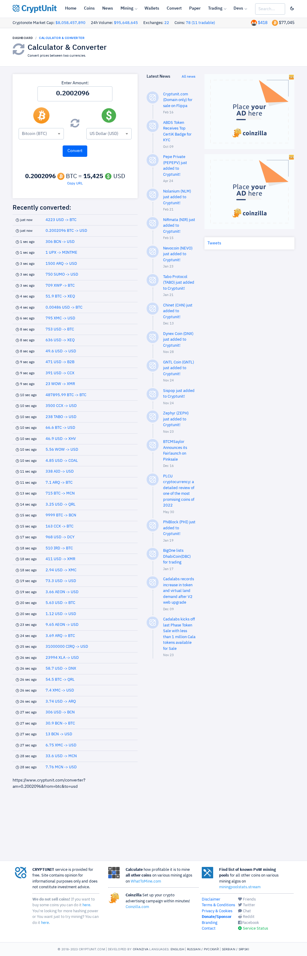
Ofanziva (140, 949)
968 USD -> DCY (60, 537)
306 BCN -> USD (60, 242)
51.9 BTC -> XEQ (60, 296)
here (86, 905)
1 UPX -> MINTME (61, 253)
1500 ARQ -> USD (61, 264)
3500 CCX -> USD (61, 406)
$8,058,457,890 (70, 23)
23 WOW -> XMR (60, 384)
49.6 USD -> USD (61, 351)
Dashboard (23, 38)
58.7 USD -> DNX (61, 669)
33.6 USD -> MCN (61, 756)
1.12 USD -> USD (61, 614)
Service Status (255, 929)
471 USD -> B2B (60, 362)
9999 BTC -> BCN (61, 515)
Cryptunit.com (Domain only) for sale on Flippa (177, 100)
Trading (215, 8)
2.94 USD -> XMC (61, 570)
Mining (127, 8)
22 (166, 23)
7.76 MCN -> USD (61, 767)
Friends (249, 899)
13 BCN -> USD (59, 734)
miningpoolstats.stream (240, 887)
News (107, 8)
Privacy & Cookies (217, 911)
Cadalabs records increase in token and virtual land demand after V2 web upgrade (178, 591)
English (177, 949)
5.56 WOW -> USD (62, 450)
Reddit (248, 917)
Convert (174, 8)
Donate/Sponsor (216, 917)
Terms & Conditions (218, 905)
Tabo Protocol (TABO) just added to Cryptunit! (178, 283)
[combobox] (41, 133)
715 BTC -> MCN (60, 493)
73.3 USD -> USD (61, 581)
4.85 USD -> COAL (62, 461)
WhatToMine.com (146, 881)
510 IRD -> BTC (59, 548)
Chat (246, 911)
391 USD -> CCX (60, 373)
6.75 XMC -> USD (61, 745)
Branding (209, 923)
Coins (89, 8)
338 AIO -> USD (60, 472)
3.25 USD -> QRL (61, 504)
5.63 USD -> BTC (60, 603)
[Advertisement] (171, 759)
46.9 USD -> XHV (61, 439)
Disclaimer (211, 899)
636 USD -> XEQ (60, 340)
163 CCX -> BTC (59, 526)
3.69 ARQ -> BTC (60, 636)
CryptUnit (38, 8)
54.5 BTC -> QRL (60, 680)
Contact (209, 929)
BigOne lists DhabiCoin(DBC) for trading (177, 556)
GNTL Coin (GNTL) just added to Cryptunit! (178, 368)
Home (70, 8)
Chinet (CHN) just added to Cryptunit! (177, 311)
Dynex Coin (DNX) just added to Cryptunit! (178, 340)
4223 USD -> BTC (61, 220)
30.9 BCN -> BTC (60, 723)
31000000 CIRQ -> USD (67, 647)
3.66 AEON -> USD (62, 592)
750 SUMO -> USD (62, 274)
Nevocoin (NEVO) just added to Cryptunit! (177, 254)
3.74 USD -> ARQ (61, 702)
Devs (238, 8)
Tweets (214, 243)
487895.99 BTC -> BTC (66, 395)
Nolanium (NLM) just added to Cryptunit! (177, 197)
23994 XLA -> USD (62, 658)
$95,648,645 (126, 23)
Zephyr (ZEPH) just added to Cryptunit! (176, 419)
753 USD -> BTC (60, 329)
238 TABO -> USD (61, 417)
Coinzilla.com (137, 907)
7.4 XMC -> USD (60, 690)
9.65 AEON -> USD (62, 625)
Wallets (152, 8)
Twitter (248, 905)
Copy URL (75, 183)
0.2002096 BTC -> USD (66, 231)
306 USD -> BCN (60, 712)
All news (188, 77)
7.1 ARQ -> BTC (59, 483)
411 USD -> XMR (60, 559)
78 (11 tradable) (200, 23)
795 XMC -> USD (60, 318)
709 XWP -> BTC (60, 286)
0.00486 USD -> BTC (64, 307)
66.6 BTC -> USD (60, 428)
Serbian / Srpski (235, 949)
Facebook (250, 923)
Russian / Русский (203, 949)
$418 (262, 23)
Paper (195, 8)
